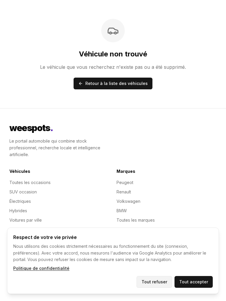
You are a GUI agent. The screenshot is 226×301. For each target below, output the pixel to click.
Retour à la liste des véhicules (116, 83)
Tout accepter (193, 281)
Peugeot (125, 182)
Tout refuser (154, 281)
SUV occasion (23, 191)
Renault (124, 191)
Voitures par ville (25, 220)
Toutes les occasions (30, 182)
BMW (122, 210)
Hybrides (18, 210)
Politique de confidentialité (41, 268)
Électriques (20, 201)
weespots (31, 128)
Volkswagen (128, 201)
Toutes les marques (136, 220)
